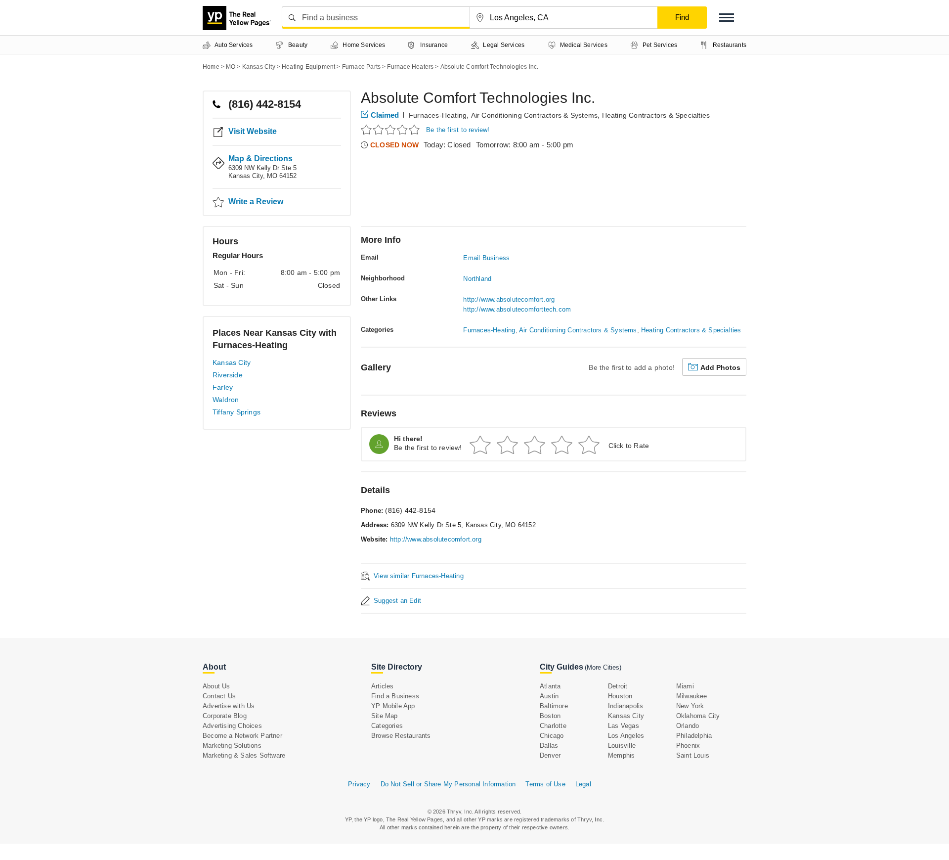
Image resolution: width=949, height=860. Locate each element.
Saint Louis (692, 755)
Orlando (687, 725)
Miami (685, 686)
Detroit (617, 686)
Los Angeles (626, 735)
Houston (620, 696)
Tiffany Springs (236, 412)
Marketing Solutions (232, 745)
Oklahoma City (698, 716)
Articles (382, 686)
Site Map (384, 716)
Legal (583, 784)
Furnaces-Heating (438, 115)
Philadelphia (694, 735)
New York (690, 706)
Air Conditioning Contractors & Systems (534, 115)
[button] (726, 17)
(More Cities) (603, 667)
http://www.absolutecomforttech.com (517, 309)
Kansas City (232, 362)
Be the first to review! (458, 130)
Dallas (549, 745)
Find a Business (395, 696)
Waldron (226, 400)
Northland (477, 278)
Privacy (359, 784)
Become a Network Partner (242, 735)
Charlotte (553, 725)
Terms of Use (545, 784)
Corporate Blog (225, 716)
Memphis (621, 755)
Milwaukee (691, 696)
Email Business (486, 258)
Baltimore (554, 706)
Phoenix (688, 745)
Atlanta (550, 686)
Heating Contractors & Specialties (656, 115)
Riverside (228, 375)
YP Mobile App (393, 706)
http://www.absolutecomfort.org (509, 299)
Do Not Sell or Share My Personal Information (448, 784)
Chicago (551, 735)
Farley (223, 387)
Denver (550, 755)
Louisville (622, 745)
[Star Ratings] (392, 129)
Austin (549, 696)
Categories (387, 725)
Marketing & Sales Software (244, 755)
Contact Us (219, 696)
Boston (550, 716)
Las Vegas (623, 725)
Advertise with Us (229, 706)
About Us (216, 686)
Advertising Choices (232, 725)
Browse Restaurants (401, 735)
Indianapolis (625, 706)
